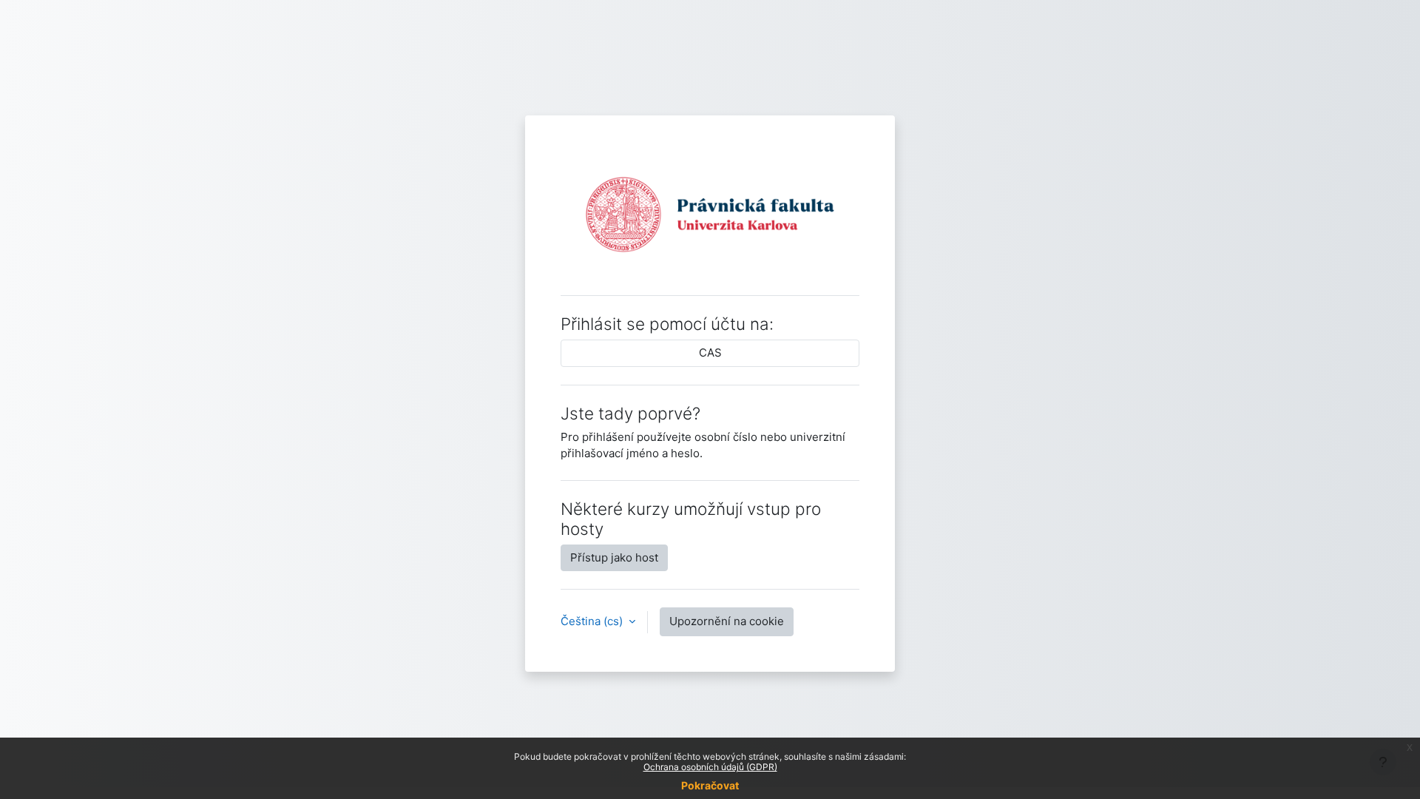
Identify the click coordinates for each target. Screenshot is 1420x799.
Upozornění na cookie (726, 621)
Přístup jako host (614, 557)
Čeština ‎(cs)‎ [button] (593, 621)
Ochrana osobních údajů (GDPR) (710, 766)
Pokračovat (710, 785)
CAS (710, 352)
